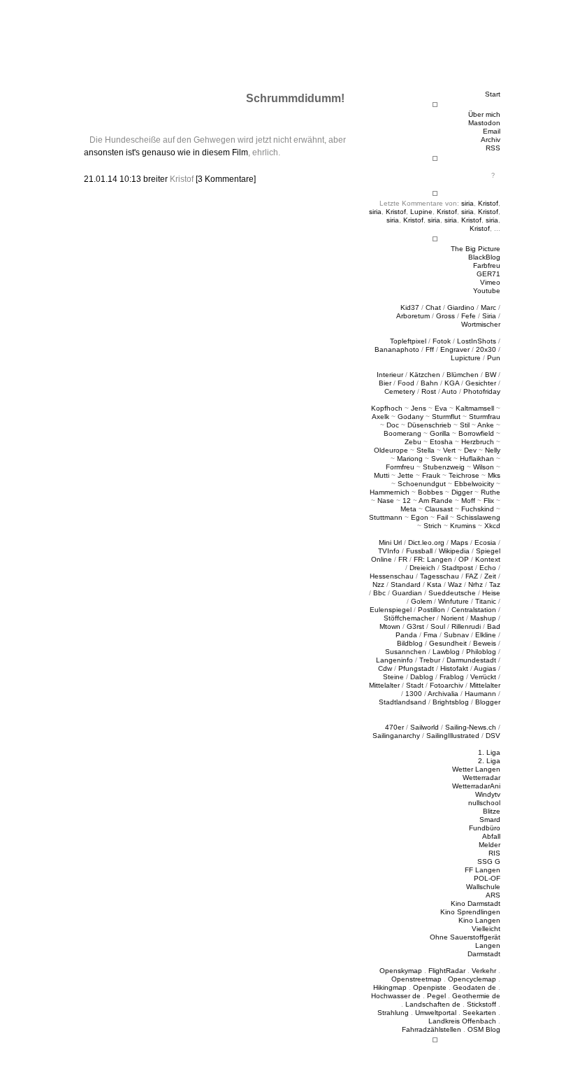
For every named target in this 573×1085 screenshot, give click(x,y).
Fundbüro (484, 828)
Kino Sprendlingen (470, 912)
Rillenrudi (466, 626)
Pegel (436, 996)
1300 (413, 693)
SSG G (488, 861)
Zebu (413, 442)
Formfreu (400, 467)
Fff (430, 349)
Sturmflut (446, 416)
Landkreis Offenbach (462, 1021)
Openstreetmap (416, 979)
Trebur (429, 660)
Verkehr (484, 970)
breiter (155, 179)
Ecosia (485, 542)
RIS (494, 853)
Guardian (407, 593)
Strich (432, 526)
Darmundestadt (471, 660)
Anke (485, 425)
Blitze (491, 811)
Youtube (486, 291)
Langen (487, 945)
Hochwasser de (396, 996)
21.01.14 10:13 (113, 179)
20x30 (486, 349)
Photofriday (481, 391)
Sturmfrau (484, 416)
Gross (445, 316)
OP (463, 559)
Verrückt (483, 677)
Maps (459, 542)
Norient (452, 618)
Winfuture (453, 601)
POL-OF (487, 878)
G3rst (415, 626)
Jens (418, 408)
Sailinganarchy (396, 735)
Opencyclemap (472, 979)
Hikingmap (390, 987)
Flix (489, 500)
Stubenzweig (444, 467)
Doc (392, 425)
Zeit (490, 576)
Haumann (480, 693)
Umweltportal (435, 1012)
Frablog (452, 677)
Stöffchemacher (409, 618)
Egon (419, 517)
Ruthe (490, 492)
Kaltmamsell (475, 408)
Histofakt (454, 668)
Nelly (492, 450)
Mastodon (484, 123)
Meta (408, 509)
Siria (489, 316)
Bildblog (410, 643)
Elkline (485, 635)
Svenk (441, 458)
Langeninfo (394, 660)
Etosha (441, 442)
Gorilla (440, 433)
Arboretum (413, 316)
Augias (485, 668)
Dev (470, 450)
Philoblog (481, 651)
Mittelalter (384, 685)
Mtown (389, 626)
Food (406, 383)
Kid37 (409, 307)
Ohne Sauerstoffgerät (465, 937)
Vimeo (490, 282)
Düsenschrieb (429, 425)
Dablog (421, 677)
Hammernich (389, 492)
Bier (385, 383)
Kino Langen (479, 920)
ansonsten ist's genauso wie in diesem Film (166, 152)
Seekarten (479, 1012)
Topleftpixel (408, 341)
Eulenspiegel (391, 610)
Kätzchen (424, 374)
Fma (430, 635)
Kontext (487, 559)
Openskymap (400, 970)
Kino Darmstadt (475, 903)
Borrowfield (476, 433)
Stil (465, 425)
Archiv (490, 139)
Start (492, 94)
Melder (489, 845)
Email (491, 131)
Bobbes (430, 492)
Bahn (429, 383)
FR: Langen (433, 559)
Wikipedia (454, 551)
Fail (442, 517)
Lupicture (466, 358)
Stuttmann (385, 517)
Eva (441, 408)
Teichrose (464, 475)
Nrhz (475, 584)
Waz (455, 584)
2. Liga (489, 761)
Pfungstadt (416, 668)
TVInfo (389, 551)
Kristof (488, 203)
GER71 (488, 274)
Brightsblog (451, 702)
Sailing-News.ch (470, 727)
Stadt (414, 685)
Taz (494, 584)
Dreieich (422, 568)
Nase (385, 500)
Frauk (431, 475)
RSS (493, 148)
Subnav (456, 635)
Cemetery (399, 391)
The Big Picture (475, 249)
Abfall (491, 836)
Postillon (431, 610)
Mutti (381, 475)
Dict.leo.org (426, 542)
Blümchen (463, 374)
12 (406, 500)
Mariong (410, 458)
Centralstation (473, 610)
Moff (468, 500)
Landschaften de (432, 1004)
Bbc (379, 593)
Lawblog (446, 651)
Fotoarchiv (446, 685)
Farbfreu (486, 265)
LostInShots (476, 341)
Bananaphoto (397, 349)
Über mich (484, 114)
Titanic (485, 601)
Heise (491, 593)
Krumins (463, 526)
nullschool (484, 803)
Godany (410, 416)
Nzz (378, 584)
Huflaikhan (477, 458)
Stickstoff (481, 1004)
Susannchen (405, 651)
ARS (493, 895)
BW (490, 374)
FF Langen (482, 870)
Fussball (419, 551)
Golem (421, 601)
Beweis (484, 643)
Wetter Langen (476, 769)
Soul (437, 626)
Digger (461, 492)
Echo (487, 568)
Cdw (385, 668)
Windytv (487, 794)
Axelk (380, 416)
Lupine (421, 211)
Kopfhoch (386, 408)
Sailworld (424, 727)
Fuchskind (477, 509)
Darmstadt (483, 954)
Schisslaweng (478, 517)
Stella (425, 450)
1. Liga (489, 752)
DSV (493, 735)
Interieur (390, 374)
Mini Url (390, 542)
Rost (428, 391)
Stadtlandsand (402, 702)
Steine (393, 677)
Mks (494, 475)
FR (402, 559)
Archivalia (443, 693)
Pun (493, 358)
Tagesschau (439, 576)
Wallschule (483, 887)
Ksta (434, 584)
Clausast (439, 509)
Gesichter (480, 383)
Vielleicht (486, 928)
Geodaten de (474, 987)
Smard (489, 819)
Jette (406, 475)
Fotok (442, 341)
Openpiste (430, 987)
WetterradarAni (476, 786)
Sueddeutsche (452, 593)
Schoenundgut (422, 484)
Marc (488, 307)
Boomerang (402, 433)
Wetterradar (481, 777)
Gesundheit (448, 643)
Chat (433, 307)
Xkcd (492, 526)
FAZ (471, 576)
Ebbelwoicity (474, 484)
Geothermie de (476, 996)
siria (467, 203)
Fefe (468, 316)
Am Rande (436, 500)
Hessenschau (392, 576)
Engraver (455, 349)
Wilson (483, 467)
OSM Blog (483, 1029)
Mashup (483, 618)
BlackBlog (484, 257)
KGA (451, 383)
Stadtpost (457, 568)
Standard (406, 584)
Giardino (460, 307)
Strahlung (393, 1012)
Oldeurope (391, 450)
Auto (449, 391)
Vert (449, 450)
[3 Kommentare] (226, 179)
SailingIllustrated (452, 735)
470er (394, 727)
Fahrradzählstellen (431, 1029)
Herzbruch (477, 442)
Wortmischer (480, 324)
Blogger (487, 702)
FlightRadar (446, 970)
